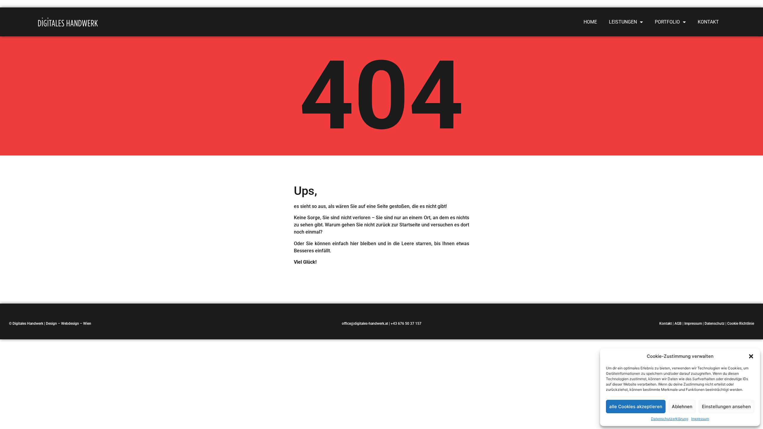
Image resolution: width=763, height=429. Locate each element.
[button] (751, 356)
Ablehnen (682, 406)
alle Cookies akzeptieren (635, 406)
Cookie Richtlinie (740, 323)
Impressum (700, 418)
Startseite (409, 225)
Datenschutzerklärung (669, 418)
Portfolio (667, 22)
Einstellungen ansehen (726, 406)
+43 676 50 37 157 (406, 323)
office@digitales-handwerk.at (365, 323)
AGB (678, 323)
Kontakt (708, 22)
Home (590, 22)
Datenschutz (715, 323)
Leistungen (623, 22)
